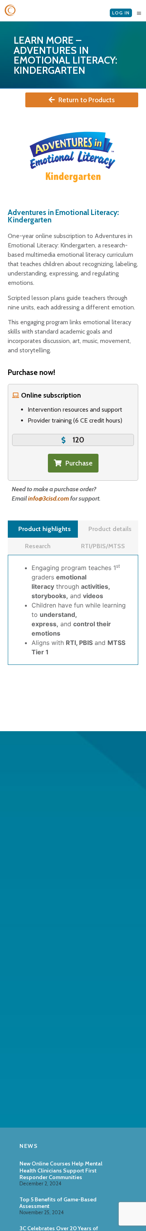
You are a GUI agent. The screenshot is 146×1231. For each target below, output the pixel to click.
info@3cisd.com (48, 498)
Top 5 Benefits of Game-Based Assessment (58, 1203)
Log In (121, 13)
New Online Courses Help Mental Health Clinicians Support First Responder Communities (60, 1170)
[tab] (43, 529)
